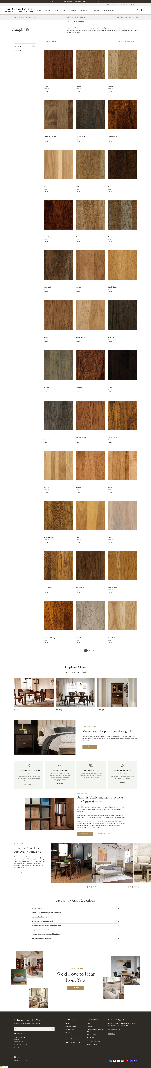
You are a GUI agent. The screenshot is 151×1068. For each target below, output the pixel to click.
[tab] (75, 673)
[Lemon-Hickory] (90, 515)
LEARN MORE (60, 783)
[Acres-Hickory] (58, 64)
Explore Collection (32, 17)
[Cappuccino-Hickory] (90, 214)
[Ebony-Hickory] (122, 365)
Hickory (18, 50)
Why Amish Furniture (93, 1041)
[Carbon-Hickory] (122, 214)
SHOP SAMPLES (28, 784)
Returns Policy (69, 1029)
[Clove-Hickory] (58, 315)
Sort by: (120, 42)
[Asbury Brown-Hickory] (122, 114)
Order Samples (115, 5)
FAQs (108, 5)
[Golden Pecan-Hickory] (122, 415)
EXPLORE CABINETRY (104, 834)
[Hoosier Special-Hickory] (58, 515)
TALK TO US (89, 747)
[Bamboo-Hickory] (58, 164)
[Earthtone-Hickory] (90, 365)
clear (33, 46)
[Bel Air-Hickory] (90, 164)
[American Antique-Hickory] (58, 114)
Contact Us (134, 5)
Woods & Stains (92, 1035)
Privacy (67, 1033)
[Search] (137, 10)
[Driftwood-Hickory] (58, 365)
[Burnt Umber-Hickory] (58, 214)
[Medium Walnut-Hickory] (122, 565)
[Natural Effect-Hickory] (122, 615)
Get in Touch (75, 988)
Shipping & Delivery (71, 1026)
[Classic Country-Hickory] (122, 264)
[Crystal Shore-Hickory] (90, 315)
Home (68, 21)
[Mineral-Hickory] (90, 615)
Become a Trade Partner (72, 1042)
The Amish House (24, 1061)
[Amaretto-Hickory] (122, 64)
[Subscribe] (52, 1029)
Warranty (90, 1026)
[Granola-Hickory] (58, 465)
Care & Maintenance (93, 1038)
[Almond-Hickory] (90, 64)
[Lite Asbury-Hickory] (58, 565)
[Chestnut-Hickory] (90, 264)
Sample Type (18, 46)
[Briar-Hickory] (122, 164)
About (103, 5)
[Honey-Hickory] (122, 465)
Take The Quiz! (133, 17)
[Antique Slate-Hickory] (90, 114)
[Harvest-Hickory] (90, 465)
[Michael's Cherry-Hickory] (58, 615)
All (74, 21)
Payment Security (70, 1039)
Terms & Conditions (71, 1036)
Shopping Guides (92, 1044)
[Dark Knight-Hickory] (122, 315)
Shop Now (83, 17)
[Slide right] (21, 873)
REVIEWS (122, 782)
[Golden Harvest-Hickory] (90, 415)
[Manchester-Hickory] (90, 565)
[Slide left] (16, 873)
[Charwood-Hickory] (58, 264)
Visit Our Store (125, 5)
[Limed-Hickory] (122, 515)
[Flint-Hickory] (58, 415)
